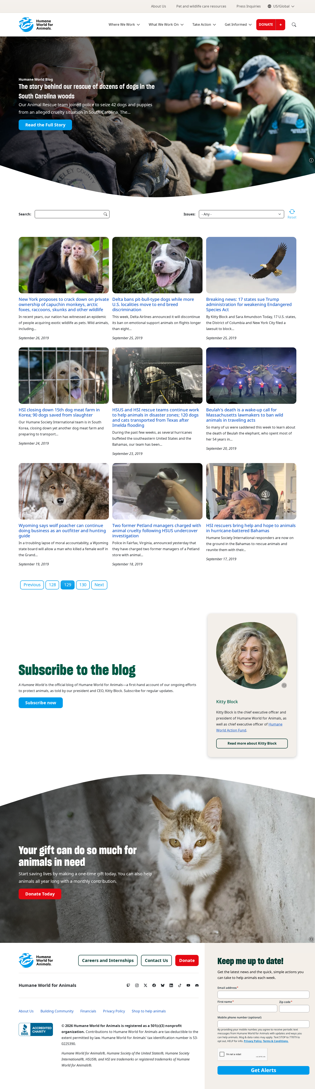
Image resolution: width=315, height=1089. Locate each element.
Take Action (201, 24)
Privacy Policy (114, 1011)
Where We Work (122, 24)
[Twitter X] (145, 984)
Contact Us (156, 960)
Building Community (57, 1011)
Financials (88, 1011)
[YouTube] (188, 984)
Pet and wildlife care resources (201, 6)
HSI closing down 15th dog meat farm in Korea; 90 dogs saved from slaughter (59, 412)
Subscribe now (40, 703)
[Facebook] (154, 984)
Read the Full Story (45, 125)
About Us (158, 6)
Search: (25, 214)
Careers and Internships (108, 960)
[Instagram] (137, 984)
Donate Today (40, 894)
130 (82, 585)
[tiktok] (180, 984)
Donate (266, 24)
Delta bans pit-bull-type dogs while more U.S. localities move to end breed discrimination (153, 304)
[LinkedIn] (171, 984)
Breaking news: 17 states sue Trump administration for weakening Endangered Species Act (249, 304)
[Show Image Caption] (311, 160)
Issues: (189, 214)
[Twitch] (128, 984)
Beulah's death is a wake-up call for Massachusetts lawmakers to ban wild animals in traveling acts (244, 415)
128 (52, 585)
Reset (292, 217)
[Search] (290, 24)
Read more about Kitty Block (252, 743)
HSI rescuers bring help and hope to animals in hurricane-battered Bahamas (251, 528)
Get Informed (236, 24)
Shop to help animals (149, 1011)
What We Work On (164, 24)
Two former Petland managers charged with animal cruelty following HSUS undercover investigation (156, 530)
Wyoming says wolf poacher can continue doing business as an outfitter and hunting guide (62, 530)
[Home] (36, 960)
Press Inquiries (249, 6)
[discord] (197, 984)
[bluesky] (162, 984)
